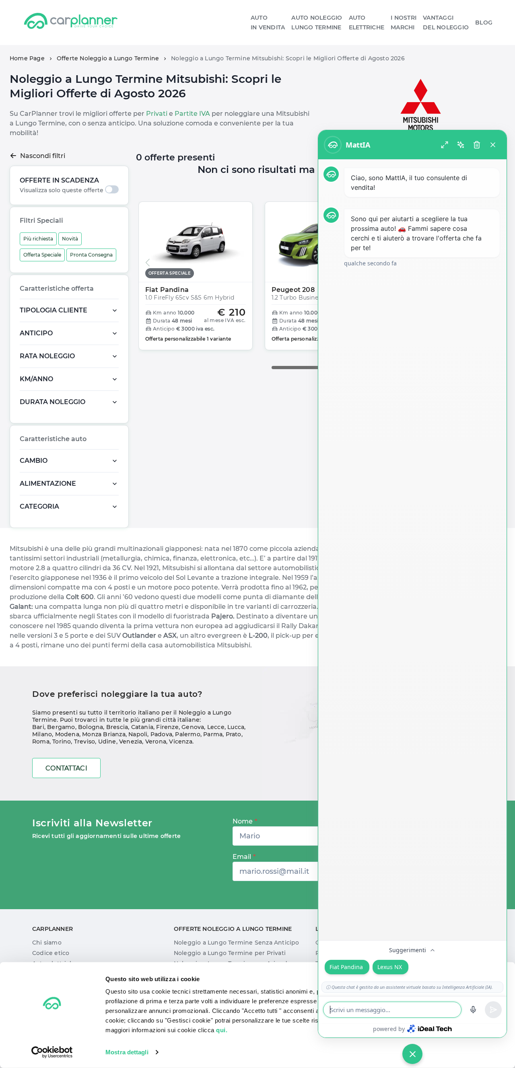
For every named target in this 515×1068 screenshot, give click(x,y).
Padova (161, 734)
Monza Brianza (104, 734)
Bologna (90, 727)
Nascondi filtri (42, 156)
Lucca (235, 727)
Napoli (137, 734)
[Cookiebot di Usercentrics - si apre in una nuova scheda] (52, 1052)
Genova (192, 727)
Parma (212, 734)
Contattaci (66, 768)
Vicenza (180, 741)
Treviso (84, 741)
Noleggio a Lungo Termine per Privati (230, 953)
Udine (107, 741)
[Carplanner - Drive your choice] (71, 22)
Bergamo (61, 727)
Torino (61, 741)
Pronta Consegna (91, 255)
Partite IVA (192, 113)
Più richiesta (38, 239)
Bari (38, 727)
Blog (483, 22)
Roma (40, 741)
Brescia (117, 727)
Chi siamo (47, 942)
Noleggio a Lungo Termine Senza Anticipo (236, 942)
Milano (42, 734)
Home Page (27, 58)
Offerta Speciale (42, 255)
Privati (156, 113)
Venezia (130, 741)
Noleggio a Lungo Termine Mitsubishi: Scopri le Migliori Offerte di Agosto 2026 (288, 58)
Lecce (216, 727)
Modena (67, 734)
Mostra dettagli (126, 1052)
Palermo (187, 734)
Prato (233, 734)
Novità (70, 239)
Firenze (167, 727)
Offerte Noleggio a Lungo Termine (108, 58)
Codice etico (50, 953)
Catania (142, 727)
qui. (221, 1030)
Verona (155, 741)
